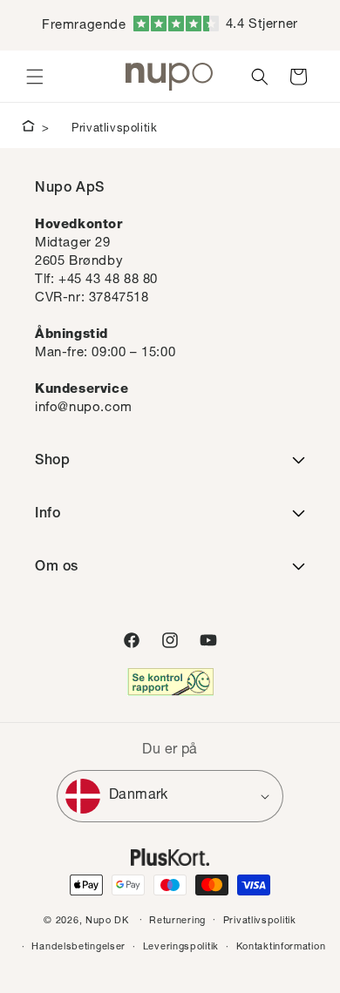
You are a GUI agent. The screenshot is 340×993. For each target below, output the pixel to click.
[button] (35, 76)
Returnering (177, 921)
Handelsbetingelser (78, 947)
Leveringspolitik (181, 947)
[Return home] (28, 129)
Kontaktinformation (281, 947)
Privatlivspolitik (114, 129)
